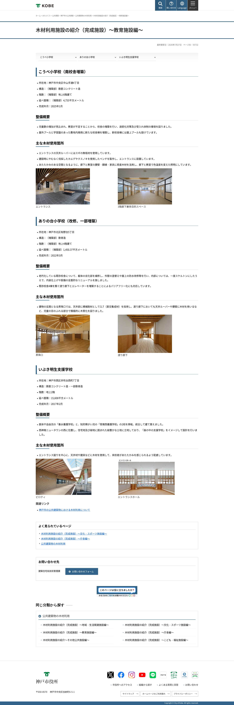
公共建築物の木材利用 (83, 15)
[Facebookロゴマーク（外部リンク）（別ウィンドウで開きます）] (121, 675)
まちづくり (46, 15)
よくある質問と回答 (168, 684)
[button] (160, 5)
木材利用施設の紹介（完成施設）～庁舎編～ (149, 632)
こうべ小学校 (46, 57)
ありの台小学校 (87, 57)
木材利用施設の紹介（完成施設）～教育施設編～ (70, 632)
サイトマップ (128, 693)
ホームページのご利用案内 (153, 693)
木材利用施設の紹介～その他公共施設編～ (66, 640)
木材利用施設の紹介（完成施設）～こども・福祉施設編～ (156, 640)
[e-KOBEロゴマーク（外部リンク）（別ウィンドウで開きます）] (184, 675)
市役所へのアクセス (122, 684)
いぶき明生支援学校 (129, 57)
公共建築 (55, 15)
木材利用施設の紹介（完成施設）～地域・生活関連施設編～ (76, 625)
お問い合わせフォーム (83, 571)
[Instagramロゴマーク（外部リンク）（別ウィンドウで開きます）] (131, 675)
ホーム (38, 15)
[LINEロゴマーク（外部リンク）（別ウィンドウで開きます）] (153, 675)
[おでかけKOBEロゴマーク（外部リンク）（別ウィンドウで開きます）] (195, 675)
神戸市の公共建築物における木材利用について (64, 510)
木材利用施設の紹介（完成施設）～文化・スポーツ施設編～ (158, 625)
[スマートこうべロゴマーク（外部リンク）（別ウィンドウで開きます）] (174, 675)
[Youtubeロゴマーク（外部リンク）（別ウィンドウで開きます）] (142, 675)
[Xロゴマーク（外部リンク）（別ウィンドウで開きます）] (110, 675)
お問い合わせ (191, 684)
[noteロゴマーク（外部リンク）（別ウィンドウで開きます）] (163, 675)
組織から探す (145, 684)
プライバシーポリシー (183, 693)
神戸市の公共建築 (67, 15)
